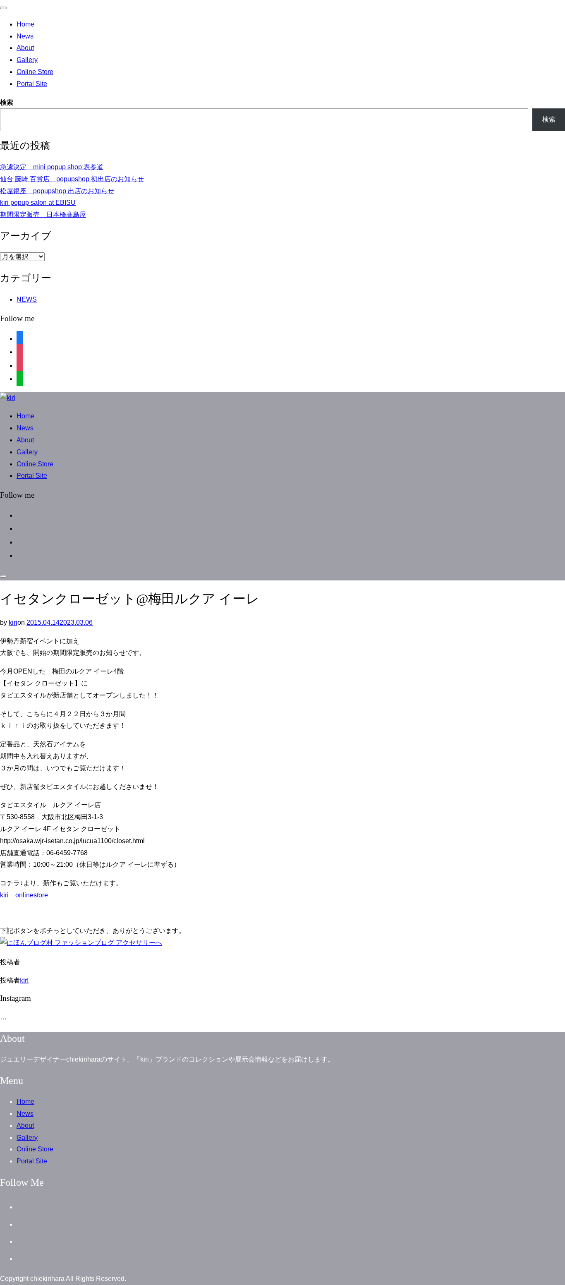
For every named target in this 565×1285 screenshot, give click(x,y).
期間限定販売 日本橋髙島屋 (43, 214)
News (25, 36)
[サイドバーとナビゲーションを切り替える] (3, 576)
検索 (6, 102)
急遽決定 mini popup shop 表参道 (51, 166)
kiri (13, 622)
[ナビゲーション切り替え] (3, 8)
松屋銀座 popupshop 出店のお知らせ (57, 190)
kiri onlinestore (24, 895)
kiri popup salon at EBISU (38, 202)
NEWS (27, 299)
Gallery (27, 59)
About (25, 47)
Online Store (35, 71)
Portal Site (32, 83)
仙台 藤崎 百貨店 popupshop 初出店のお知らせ (72, 178)
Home (25, 24)
